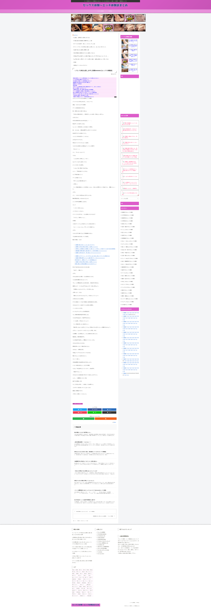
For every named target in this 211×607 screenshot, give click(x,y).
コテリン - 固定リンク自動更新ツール (72, 15)
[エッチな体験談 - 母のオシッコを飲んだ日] (125, 66)
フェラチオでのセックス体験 (128, 287)
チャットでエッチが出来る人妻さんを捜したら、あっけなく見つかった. (90, 46)
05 (138, 312)
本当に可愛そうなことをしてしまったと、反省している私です (82, 557)
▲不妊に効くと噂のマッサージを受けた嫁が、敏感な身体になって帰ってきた (91, 59)
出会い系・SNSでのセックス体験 (129, 249)
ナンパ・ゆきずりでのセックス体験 (130, 258)
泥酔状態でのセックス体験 (128, 267)
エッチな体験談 (101, 532)
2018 (125, 353)
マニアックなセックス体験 (128, 301)
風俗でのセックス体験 (127, 290)
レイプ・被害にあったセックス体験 (130, 298)
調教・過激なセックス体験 (128, 296)
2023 (125, 326)
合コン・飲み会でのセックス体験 (129, 264)
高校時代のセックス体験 (127, 218)
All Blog (137, 602)
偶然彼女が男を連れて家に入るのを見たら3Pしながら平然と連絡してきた (82, 538)
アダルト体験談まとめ (103, 543)
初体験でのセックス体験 (127, 212)
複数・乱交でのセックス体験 (128, 278)
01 (128, 312)
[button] (138, 198)
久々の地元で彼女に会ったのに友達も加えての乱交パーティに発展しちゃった (82, 547)
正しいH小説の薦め (102, 548)
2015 (125, 367)
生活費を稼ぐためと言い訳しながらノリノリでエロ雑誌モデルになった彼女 (82, 543)
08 (129, 314)
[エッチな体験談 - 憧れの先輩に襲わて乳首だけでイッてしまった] (125, 41)
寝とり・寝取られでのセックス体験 (130, 246)
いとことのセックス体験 (127, 229)
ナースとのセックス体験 (127, 272)
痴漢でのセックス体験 (127, 293)
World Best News (102, 539)
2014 (125, 373)
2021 (125, 337)
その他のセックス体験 (127, 304)
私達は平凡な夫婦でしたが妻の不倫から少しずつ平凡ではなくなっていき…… (91, 56)
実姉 (75, 62)
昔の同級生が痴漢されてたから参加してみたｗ (84, 53)
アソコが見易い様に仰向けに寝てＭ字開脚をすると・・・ (82, 561)
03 (133, 312)
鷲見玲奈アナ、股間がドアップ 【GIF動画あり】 (86, 259)
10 (134, 318)
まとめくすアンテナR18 (103, 550)
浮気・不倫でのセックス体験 (78, 403)
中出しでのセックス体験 (127, 281)
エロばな (100, 551)
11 (136, 318)
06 (124, 314)
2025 (125, 316)
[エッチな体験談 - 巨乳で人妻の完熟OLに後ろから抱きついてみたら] (125, 71)
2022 (125, 332)
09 (131, 318)
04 (135, 312)
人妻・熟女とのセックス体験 (128, 255)
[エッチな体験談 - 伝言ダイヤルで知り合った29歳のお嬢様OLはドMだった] (125, 46)
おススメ (76, 35)
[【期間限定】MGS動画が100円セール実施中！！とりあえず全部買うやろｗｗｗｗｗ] (125, 61)
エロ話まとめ (101, 544)
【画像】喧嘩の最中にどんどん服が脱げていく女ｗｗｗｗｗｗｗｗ (90, 258)
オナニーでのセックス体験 (128, 284)
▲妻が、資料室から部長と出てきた (82, 37)
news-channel (101, 537)
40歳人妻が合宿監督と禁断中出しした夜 (83, 40)
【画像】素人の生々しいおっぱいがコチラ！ (85, 244)
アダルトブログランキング (104, 541)
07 (126, 314)
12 (124, 319)
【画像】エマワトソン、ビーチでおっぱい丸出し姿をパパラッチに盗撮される (92, 256)
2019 (125, 348)
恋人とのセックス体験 (127, 232)
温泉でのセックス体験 (127, 270)
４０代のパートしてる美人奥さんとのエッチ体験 (82, 552)
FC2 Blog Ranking (102, 534)
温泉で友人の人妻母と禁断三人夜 (81, 49)
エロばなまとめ (101, 535)
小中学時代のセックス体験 (128, 215)
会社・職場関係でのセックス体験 (129, 261)
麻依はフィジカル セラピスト (80, 65)
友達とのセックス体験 (127, 223)
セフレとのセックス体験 (127, 244)
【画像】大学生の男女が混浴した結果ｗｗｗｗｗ (86, 261)
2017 (125, 359)
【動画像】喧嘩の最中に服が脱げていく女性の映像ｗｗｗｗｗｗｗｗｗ (91, 250)
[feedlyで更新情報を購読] (83, 418)
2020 (125, 342)
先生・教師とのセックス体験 (128, 275)
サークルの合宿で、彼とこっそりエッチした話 (84, 43)
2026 (125, 312)
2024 (125, 321)
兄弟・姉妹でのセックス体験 (128, 226)
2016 (125, 362)
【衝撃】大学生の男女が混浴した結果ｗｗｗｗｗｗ (86, 246)
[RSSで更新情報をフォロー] (106, 418)
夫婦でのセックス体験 (127, 235)
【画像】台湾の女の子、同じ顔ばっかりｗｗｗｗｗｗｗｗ (88, 252)
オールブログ (101, 553)
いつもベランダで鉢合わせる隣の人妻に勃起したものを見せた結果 (82, 533)
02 (130, 312)
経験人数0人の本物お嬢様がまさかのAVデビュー (86, 263)
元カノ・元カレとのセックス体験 (129, 241)
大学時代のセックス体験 (127, 220)
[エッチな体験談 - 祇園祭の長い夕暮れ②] (125, 51)
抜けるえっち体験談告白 (103, 546)
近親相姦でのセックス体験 (128, 238)
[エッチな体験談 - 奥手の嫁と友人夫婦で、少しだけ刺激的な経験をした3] (125, 56)
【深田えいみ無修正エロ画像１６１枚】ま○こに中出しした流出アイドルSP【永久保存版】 (95, 248)
